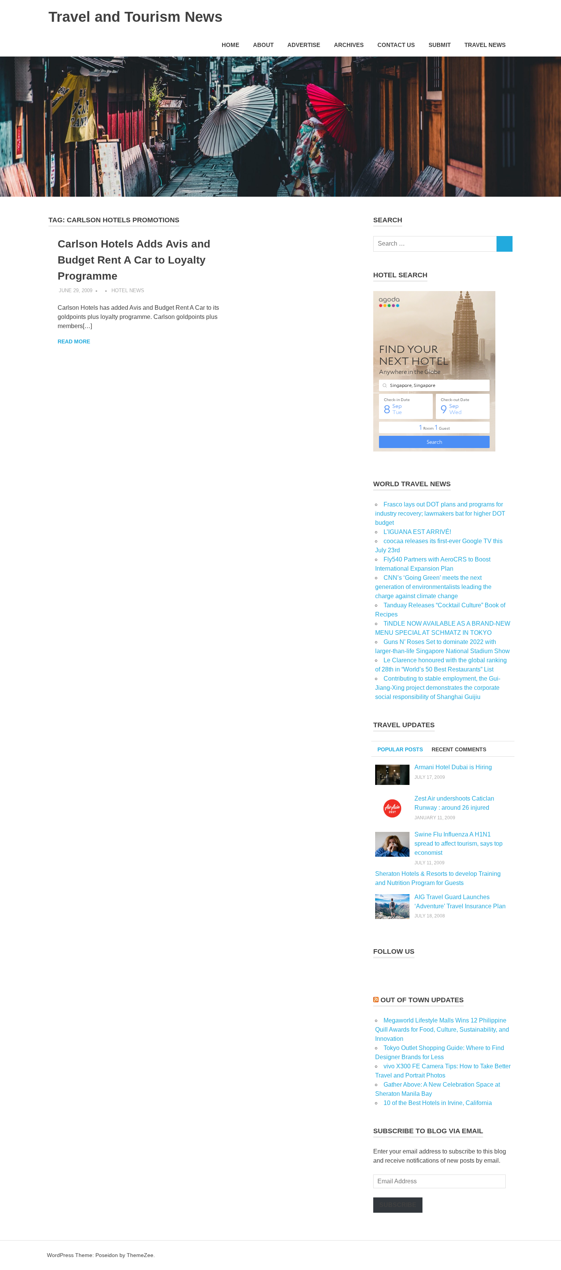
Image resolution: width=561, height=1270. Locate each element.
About (263, 45)
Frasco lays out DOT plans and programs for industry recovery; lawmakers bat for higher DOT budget (440, 513)
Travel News (485, 45)
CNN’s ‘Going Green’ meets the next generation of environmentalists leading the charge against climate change (433, 586)
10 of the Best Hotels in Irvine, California (438, 1103)
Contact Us (396, 45)
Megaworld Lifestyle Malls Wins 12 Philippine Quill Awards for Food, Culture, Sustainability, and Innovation (442, 1029)
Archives (349, 45)
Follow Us (393, 951)
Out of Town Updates (422, 1000)
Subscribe (397, 1205)
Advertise (303, 45)
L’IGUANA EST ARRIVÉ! (417, 532)
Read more (74, 341)
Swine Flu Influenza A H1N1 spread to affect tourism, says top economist (458, 843)
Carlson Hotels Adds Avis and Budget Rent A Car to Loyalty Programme (134, 260)
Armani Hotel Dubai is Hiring (453, 767)
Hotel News (127, 290)
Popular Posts (400, 749)
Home (230, 45)
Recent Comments (459, 749)
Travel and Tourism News (135, 17)
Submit (440, 45)
